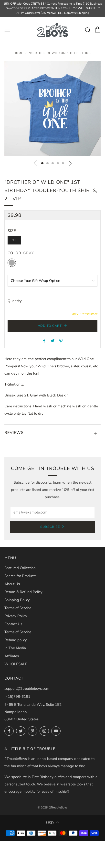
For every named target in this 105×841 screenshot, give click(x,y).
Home (18, 53)
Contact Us (13, 624)
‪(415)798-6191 (17, 696)
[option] (52, 108)
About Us (12, 583)
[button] (42, 163)
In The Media (15, 648)
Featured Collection (20, 567)
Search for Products (20, 575)
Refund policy (15, 640)
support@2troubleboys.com (26, 688)
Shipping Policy (17, 599)
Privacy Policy (15, 616)
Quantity (15, 300)
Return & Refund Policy (23, 591)
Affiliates (11, 656)
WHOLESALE (15, 664)
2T (14, 240)
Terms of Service (17, 608)
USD (50, 822)
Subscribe (50, 527)
